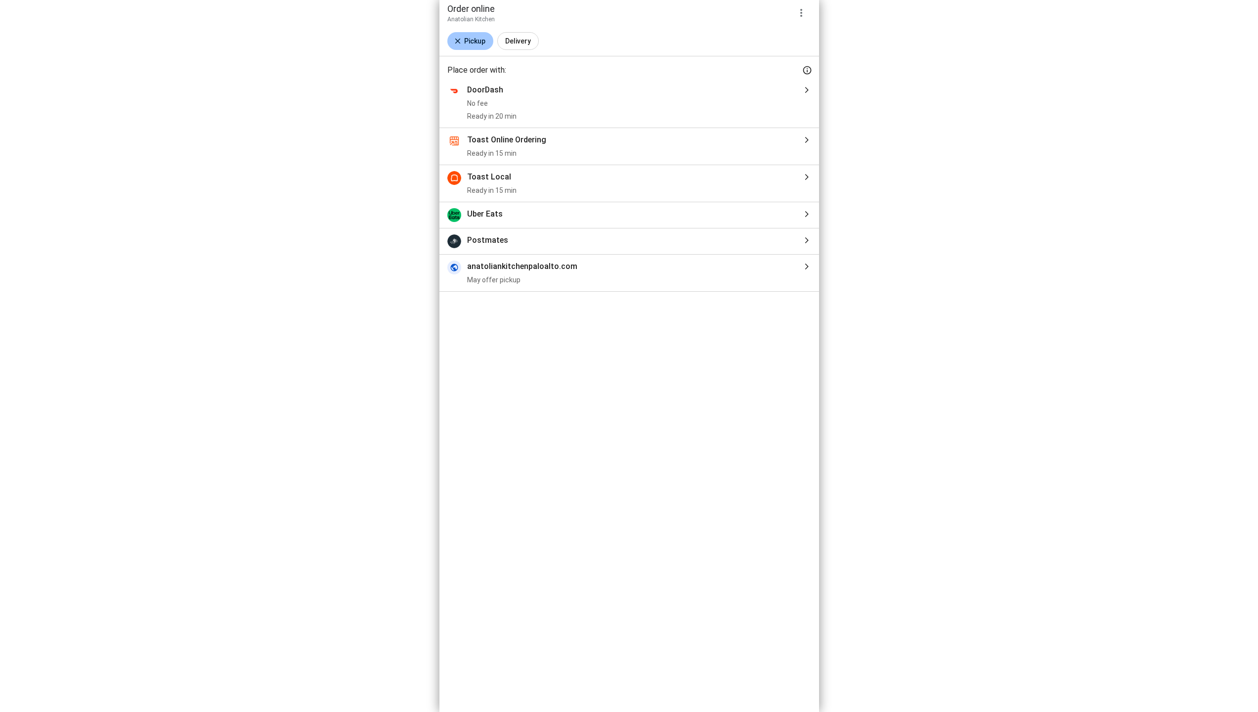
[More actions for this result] (801, 13)
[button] (470, 41)
